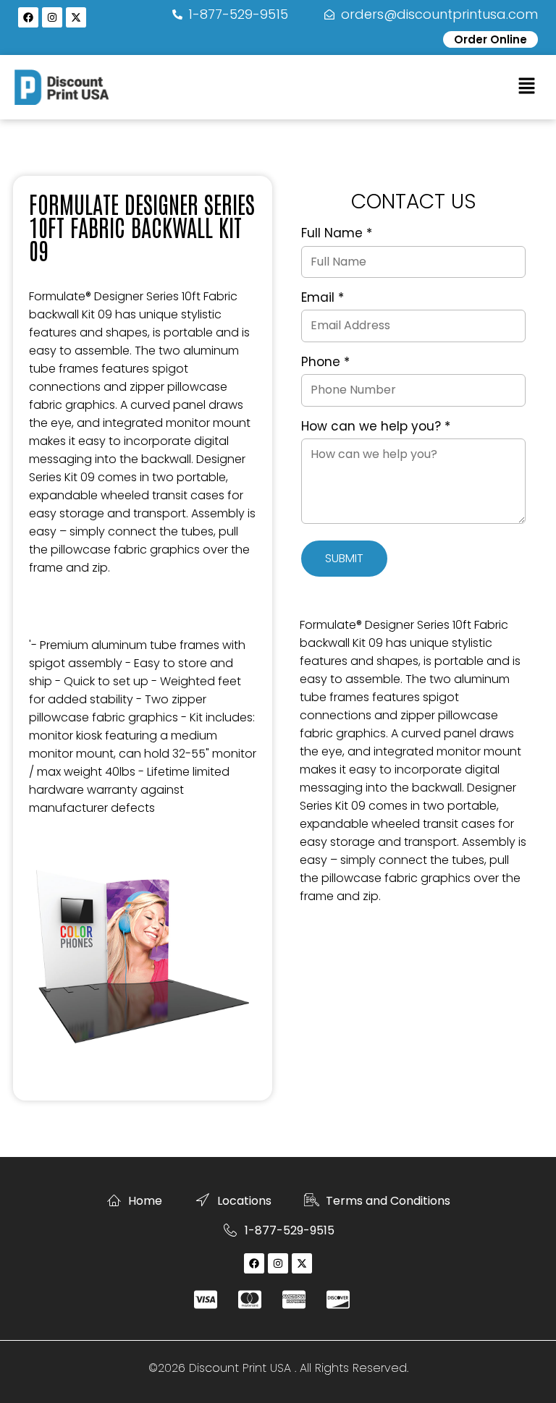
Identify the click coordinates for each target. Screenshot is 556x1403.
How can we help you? (375, 427)
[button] (527, 87)
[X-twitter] (76, 17)
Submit (344, 558)
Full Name (336, 233)
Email (322, 298)
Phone (325, 362)
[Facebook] (28, 17)
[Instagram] (52, 17)
